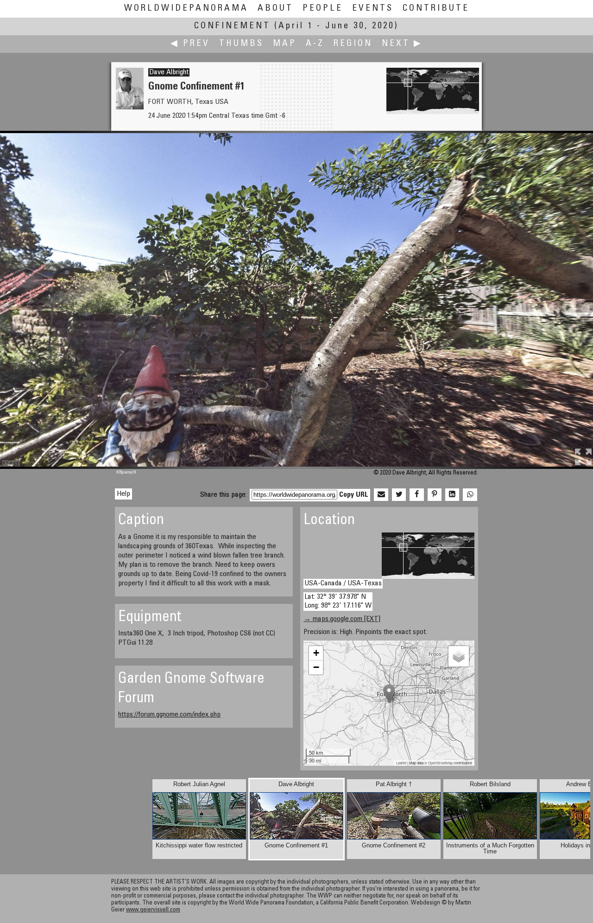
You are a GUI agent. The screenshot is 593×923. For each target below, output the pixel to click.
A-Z (315, 43)
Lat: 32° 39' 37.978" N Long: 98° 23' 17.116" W (338, 601)
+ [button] (316, 653)
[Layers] (458, 656)
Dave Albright (169, 72)
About (275, 8)
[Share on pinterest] (434, 495)
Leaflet (401, 762)
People (323, 8)
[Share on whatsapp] (470, 495)
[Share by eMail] (381, 495)
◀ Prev (190, 43)
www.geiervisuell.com (153, 910)
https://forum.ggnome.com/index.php (169, 714)
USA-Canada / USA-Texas (343, 583)
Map (284, 43)
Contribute (436, 8)
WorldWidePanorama (186, 8)
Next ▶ (402, 43)
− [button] (316, 667)
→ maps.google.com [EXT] (341, 619)
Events (372, 8)
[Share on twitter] (399, 495)
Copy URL (353, 495)
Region (353, 43)
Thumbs (241, 43)
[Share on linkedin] (452, 495)
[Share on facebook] (416, 495)
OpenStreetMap (440, 762)
